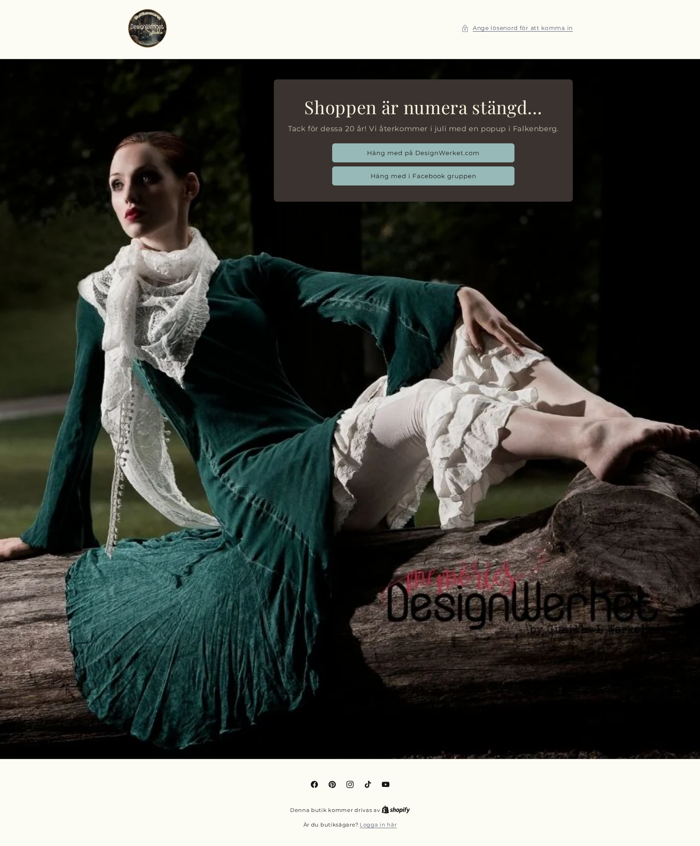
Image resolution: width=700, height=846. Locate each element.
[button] (517, 28)
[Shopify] (396, 810)
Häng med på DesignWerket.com (423, 153)
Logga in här (378, 824)
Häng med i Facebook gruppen (423, 176)
